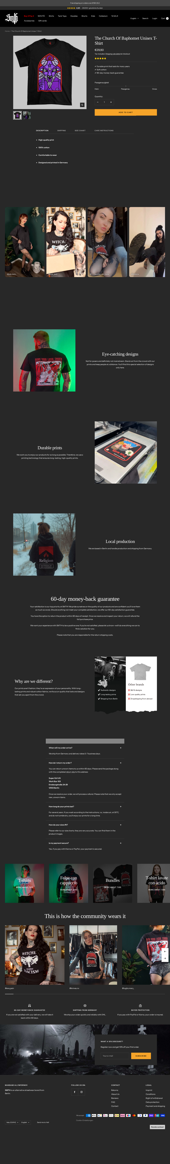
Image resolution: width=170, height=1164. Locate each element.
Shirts (51, 16)
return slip (70, 772)
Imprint (149, 1090)
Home (7, 31)
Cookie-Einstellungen (84, 1120)
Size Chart (80, 131)
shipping (61, 131)
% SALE (115, 16)
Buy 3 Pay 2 (29, 16)
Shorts (84, 16)
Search (145, 18)
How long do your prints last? (61, 806)
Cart (164, 18)
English (133, 18)
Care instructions (104, 131)
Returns (114, 1090)
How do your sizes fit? (58, 825)
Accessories (29, 20)
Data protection (152, 1102)
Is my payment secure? (59, 843)
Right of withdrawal (154, 1098)
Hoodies (74, 16)
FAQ (113, 1102)
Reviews (114, 1098)
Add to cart (126, 112)
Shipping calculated (112, 54)
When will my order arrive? (60, 748)
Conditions (150, 1094)
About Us (115, 1094)
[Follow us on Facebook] (74, 1092)
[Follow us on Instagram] (81, 1092)
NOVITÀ (41, 16)
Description (42, 131)
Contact (114, 1106)
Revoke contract (157, 1127)
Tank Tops (62, 16)
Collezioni (103, 16)
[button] (100, 58)
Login (154, 18)
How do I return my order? (60, 763)
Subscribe (141, 1056)
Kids (93, 16)
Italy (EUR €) (11, 1122)
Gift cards (42, 20)
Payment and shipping (155, 1106)
